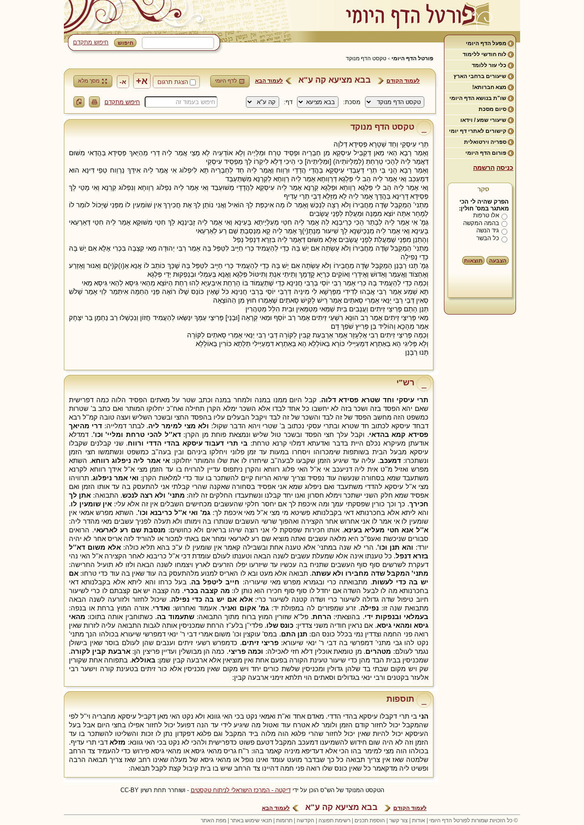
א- (123, 81)
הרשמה (484, 167)
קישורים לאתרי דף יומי (477, 131)
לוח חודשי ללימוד (484, 54)
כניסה (504, 167)
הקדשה (305, 820)
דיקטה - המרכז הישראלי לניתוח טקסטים (241, 790)
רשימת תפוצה (334, 820)
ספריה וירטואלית (485, 142)
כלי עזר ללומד (489, 65)
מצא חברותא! (489, 87)
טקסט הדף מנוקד (366, 58)
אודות (418, 820)
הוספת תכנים (370, 820)
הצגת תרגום (172, 82)
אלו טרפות (486, 215)
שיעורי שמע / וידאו (483, 120)
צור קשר (398, 820)
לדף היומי (226, 81)
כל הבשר (487, 238)
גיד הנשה (487, 230)
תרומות (284, 820)
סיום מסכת (492, 109)
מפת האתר (213, 820)
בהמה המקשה (481, 223)
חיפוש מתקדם (91, 42)
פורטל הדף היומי (412, 58)
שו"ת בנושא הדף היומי (477, 98)
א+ (142, 81)
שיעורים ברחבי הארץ (480, 76)
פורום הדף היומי (485, 153)
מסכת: (351, 102)
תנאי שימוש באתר (251, 820)
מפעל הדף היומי (486, 43)
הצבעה (497, 260)
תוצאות (473, 260)
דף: (288, 102)
